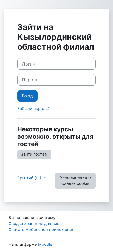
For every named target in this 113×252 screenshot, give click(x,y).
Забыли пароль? (33, 108)
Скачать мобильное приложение (42, 229)
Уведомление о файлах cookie (75, 180)
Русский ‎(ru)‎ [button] (29, 177)
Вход (27, 96)
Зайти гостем (34, 154)
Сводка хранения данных (34, 223)
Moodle (45, 244)
